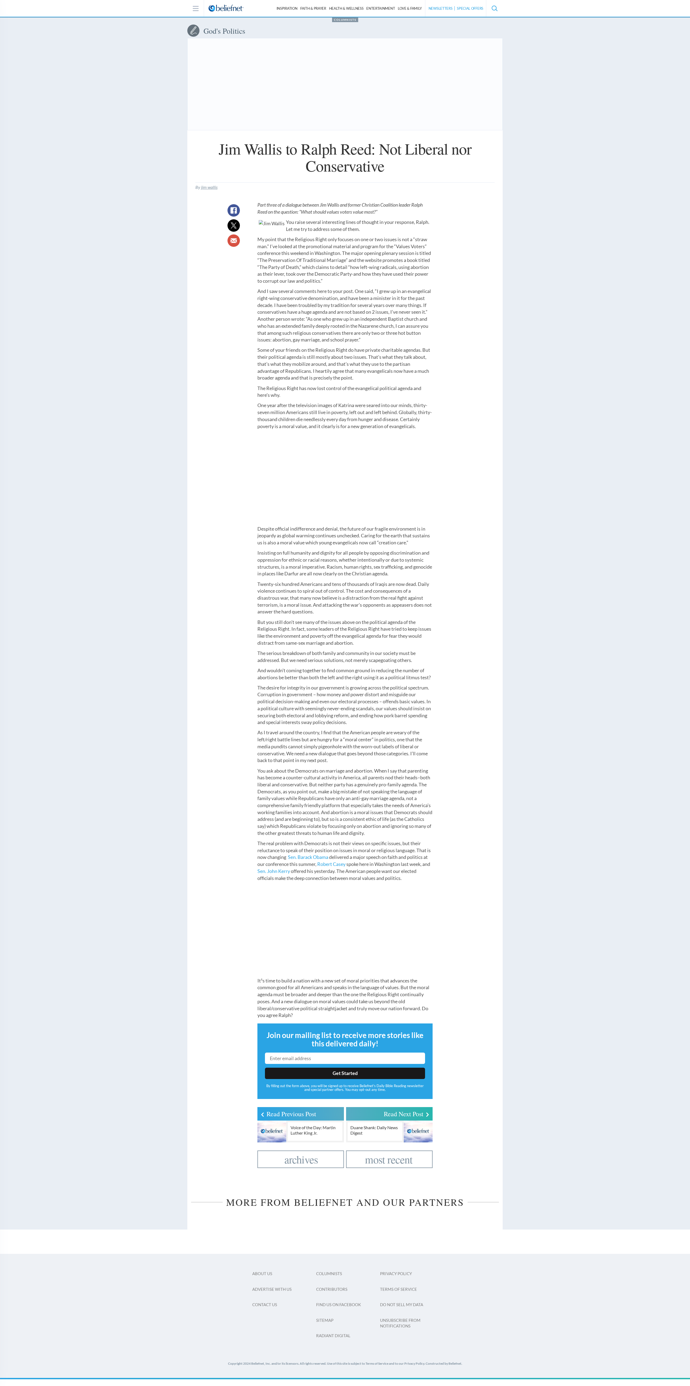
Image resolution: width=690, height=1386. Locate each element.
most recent (388, 1159)
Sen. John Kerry (273, 871)
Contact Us (264, 1304)
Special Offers (470, 8)
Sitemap (324, 1320)
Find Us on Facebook (338, 1304)
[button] (494, 8)
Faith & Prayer (313, 8)
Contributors (331, 1289)
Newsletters (441, 8)
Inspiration (287, 8)
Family (410, 8)
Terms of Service (398, 1289)
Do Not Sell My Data (401, 1304)
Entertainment (380, 8)
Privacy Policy (396, 1273)
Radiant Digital (333, 1335)
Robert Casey (331, 864)
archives (301, 1159)
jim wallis (209, 187)
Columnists (345, 19)
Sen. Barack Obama (308, 857)
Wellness (346, 8)
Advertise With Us (272, 1289)
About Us (262, 1273)
